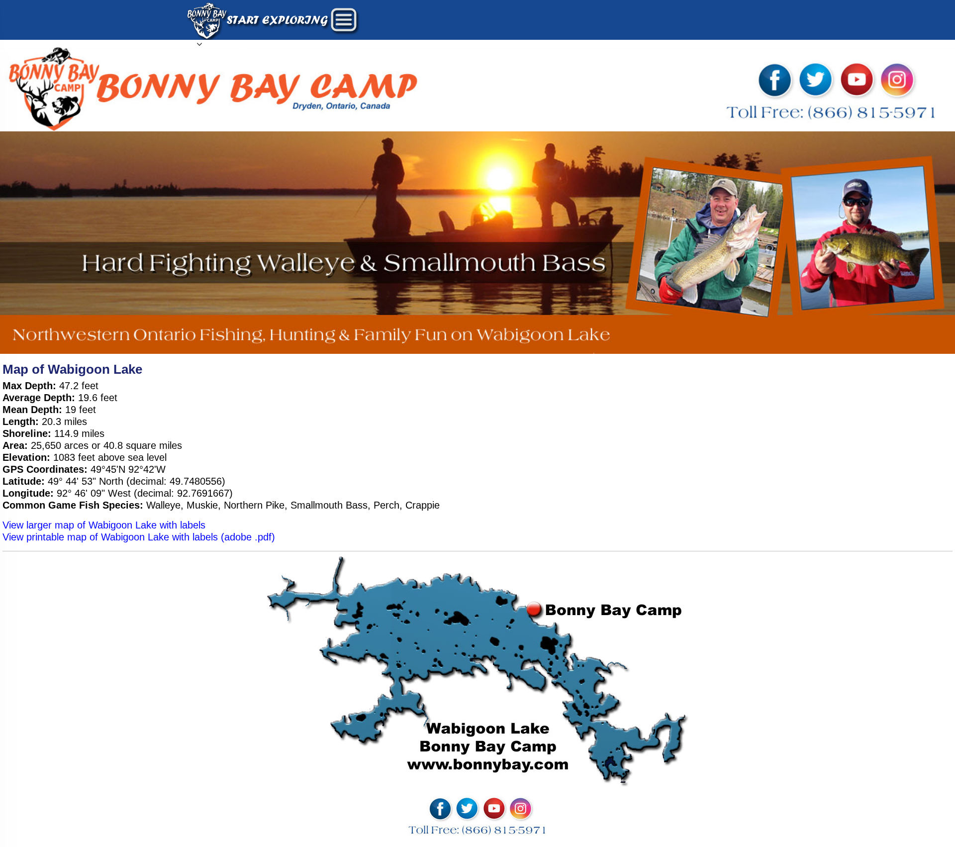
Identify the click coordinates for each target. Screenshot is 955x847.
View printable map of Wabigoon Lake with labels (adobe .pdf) (138, 536)
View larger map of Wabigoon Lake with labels (103, 525)
